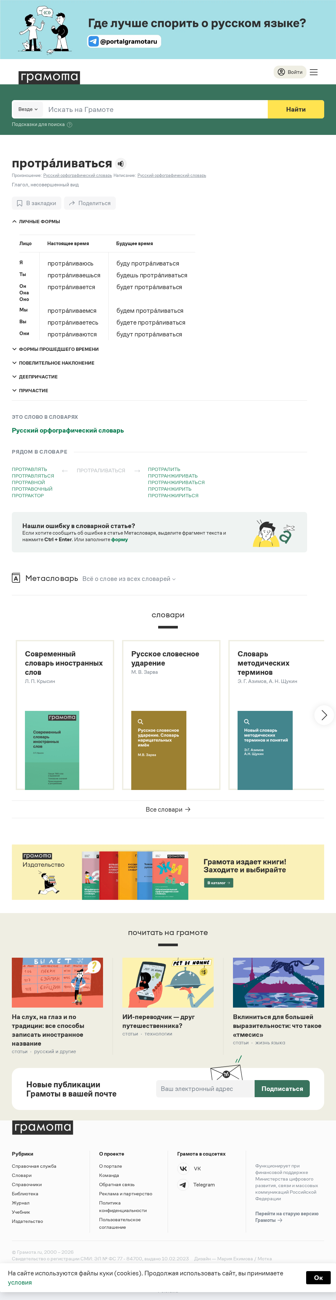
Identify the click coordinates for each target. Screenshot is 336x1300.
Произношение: (27, 175)
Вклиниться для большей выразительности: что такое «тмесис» (277, 1025)
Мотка (265, 1258)
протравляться (33, 476)
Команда (109, 1175)
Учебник (21, 1212)
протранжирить (170, 489)
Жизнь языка (270, 1042)
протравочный (32, 489)
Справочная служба (34, 1166)
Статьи (20, 1051)
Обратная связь (117, 1184)
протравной (28, 482)
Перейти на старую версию (287, 1217)
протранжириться (173, 495)
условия (20, 1282)
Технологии (158, 1034)
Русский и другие (55, 1051)
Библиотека (25, 1193)
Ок (318, 1277)
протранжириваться (176, 482)
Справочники (27, 1184)
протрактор (28, 495)
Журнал (21, 1202)
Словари (22, 1175)
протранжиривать (173, 476)
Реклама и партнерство (125, 1193)
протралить (164, 469)
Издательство (27, 1221)
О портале (110, 1166)
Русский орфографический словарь (68, 430)
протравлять (29, 469)
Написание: (125, 175)
